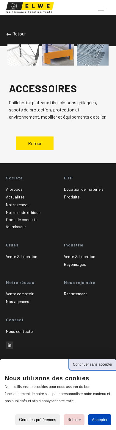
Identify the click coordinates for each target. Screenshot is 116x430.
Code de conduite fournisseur (21, 223)
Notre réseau (17, 204)
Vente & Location (21, 256)
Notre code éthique (23, 212)
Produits (72, 196)
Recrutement (75, 293)
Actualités (15, 196)
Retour (18, 33)
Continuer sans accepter (92, 364)
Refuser (74, 419)
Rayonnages (75, 264)
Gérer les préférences (37, 419)
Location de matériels (84, 189)
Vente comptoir (20, 293)
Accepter (99, 419)
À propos (14, 189)
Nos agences (17, 301)
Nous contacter (20, 331)
